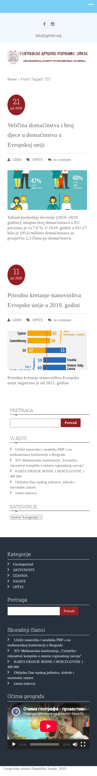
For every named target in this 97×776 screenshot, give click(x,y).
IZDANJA (20, 576)
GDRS (17, 160)
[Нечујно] (75, 744)
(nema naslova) (26, 493)
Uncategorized (23, 564)
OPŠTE (37, 160)
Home (12, 79)
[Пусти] (13, 744)
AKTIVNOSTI (23, 570)
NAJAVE (19, 581)
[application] (48, 726)
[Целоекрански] (83, 744)
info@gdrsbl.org (48, 35)
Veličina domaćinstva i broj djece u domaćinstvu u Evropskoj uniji (40, 135)
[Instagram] (52, 24)
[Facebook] (44, 24)
